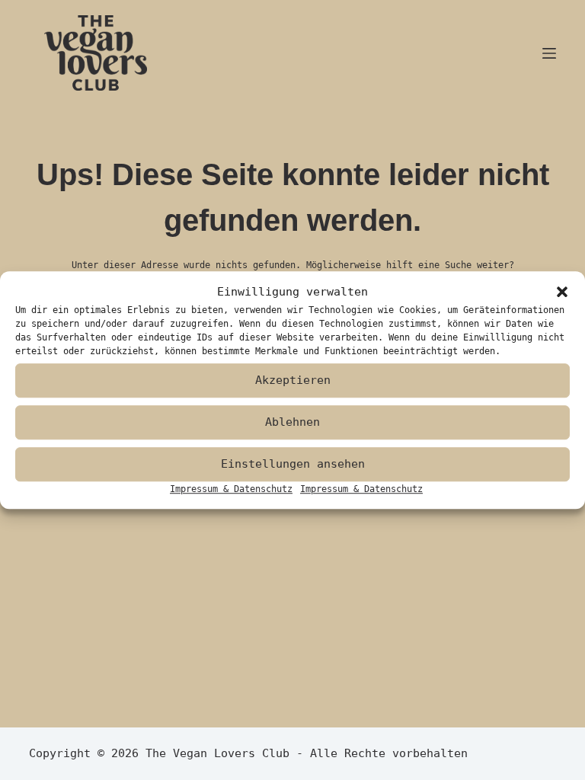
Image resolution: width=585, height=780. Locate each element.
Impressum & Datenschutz (231, 489)
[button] (562, 292)
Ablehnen (292, 422)
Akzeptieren (293, 380)
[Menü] (549, 53)
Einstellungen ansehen (293, 464)
